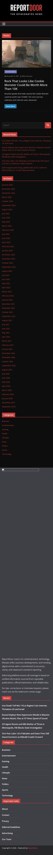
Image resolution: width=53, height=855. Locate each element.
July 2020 (5, 374)
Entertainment (10, 72)
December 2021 (8, 304)
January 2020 (7, 398)
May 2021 (6, 333)
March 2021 (7, 341)
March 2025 (7, 197)
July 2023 (5, 234)
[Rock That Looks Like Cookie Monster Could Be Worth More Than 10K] (26, 54)
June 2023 (6, 238)
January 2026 (7, 185)
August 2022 (7, 271)
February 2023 (8, 246)
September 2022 (9, 267)
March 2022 (7, 291)
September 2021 (9, 316)
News (4, 442)
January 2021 (7, 349)
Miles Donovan (27, 76)
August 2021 (7, 320)
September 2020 (9, 365)
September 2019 (9, 406)
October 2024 (7, 201)
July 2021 (5, 324)
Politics (5, 446)
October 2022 (7, 263)
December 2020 (8, 353)
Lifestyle (5, 437)
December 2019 (8, 402)
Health (4, 433)
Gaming (5, 429)
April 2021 (6, 337)
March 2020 (7, 390)
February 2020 (8, 394)
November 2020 (8, 357)
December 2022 (8, 254)
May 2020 (6, 382)
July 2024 (5, 213)
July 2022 (5, 275)
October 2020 (7, 361)
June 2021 (6, 328)
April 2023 (6, 242)
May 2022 (6, 283)
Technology (6, 454)
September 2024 (9, 205)
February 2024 (8, 230)
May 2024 (6, 222)
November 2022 (8, 259)
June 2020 (6, 378)
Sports (4, 450)
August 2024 (7, 209)
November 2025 (8, 193)
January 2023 (7, 250)
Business (5, 421)
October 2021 (7, 312)
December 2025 (8, 189)
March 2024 (7, 226)
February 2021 (8, 345)
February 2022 (8, 296)
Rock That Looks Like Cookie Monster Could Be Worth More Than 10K (25, 85)
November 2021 (8, 308)
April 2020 (6, 386)
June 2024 (6, 217)
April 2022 (6, 287)
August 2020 (7, 369)
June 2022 (6, 279)
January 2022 (7, 300)
